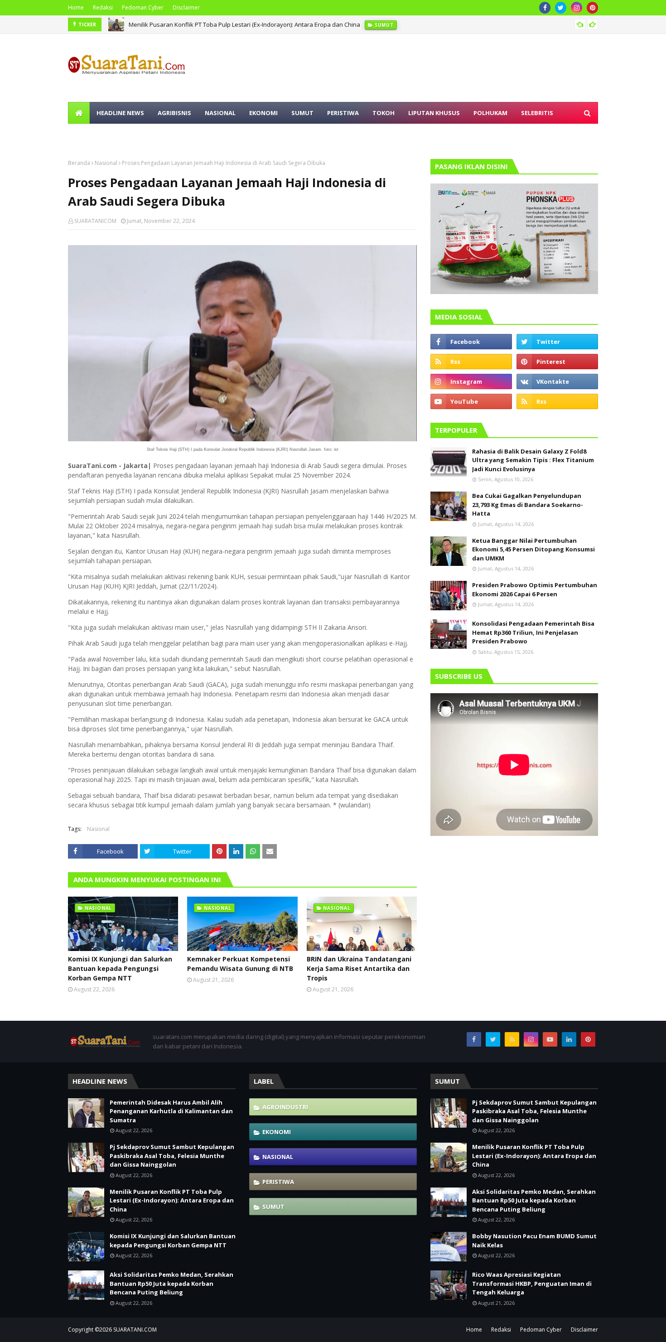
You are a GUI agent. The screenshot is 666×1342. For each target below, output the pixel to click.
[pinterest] (592, 8)
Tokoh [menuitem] (383, 113)
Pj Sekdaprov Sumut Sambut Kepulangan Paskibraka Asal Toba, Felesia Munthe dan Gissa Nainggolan (172, 1155)
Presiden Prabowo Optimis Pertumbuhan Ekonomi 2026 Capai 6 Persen (534, 589)
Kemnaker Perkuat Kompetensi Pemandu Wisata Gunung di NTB (240, 964)
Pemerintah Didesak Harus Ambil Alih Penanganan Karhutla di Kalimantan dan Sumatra (171, 1111)
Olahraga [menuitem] (91, 134)
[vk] (557, 381)
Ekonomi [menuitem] (263, 113)
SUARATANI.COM (135, 1329)
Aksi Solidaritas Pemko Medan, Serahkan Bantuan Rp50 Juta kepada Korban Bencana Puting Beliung (171, 1283)
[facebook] (544, 8)
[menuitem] (79, 113)
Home (76, 7)
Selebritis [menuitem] (537, 113)
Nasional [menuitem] (220, 113)
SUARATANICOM (95, 221)
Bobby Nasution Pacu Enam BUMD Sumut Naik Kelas (534, 1240)
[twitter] (560, 8)
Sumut (273, 1206)
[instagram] (576, 8)
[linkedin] (569, 1039)
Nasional (106, 163)
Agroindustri (285, 1107)
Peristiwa (278, 1182)
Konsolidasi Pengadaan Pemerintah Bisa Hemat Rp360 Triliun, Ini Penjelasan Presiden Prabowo (533, 632)
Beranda (79, 163)
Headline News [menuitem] (120, 113)
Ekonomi (276, 1132)
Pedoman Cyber (143, 7)
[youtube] (471, 401)
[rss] (471, 361)
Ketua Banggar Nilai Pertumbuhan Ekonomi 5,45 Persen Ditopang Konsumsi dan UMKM (533, 549)
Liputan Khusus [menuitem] (434, 113)
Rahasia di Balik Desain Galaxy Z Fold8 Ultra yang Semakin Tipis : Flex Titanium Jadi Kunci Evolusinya (533, 460)
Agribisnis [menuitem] (174, 113)
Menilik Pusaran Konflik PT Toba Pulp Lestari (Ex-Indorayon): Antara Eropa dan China (244, 24)
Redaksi (103, 7)
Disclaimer (186, 7)
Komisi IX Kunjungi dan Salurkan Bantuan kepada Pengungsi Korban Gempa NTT (120, 968)
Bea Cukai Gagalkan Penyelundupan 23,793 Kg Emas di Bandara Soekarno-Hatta (527, 504)
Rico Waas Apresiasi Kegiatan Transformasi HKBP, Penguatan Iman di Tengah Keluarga (532, 1283)
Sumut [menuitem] (302, 113)
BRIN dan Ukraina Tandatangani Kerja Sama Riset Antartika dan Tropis (359, 968)
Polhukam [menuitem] (490, 113)
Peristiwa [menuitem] (343, 113)
